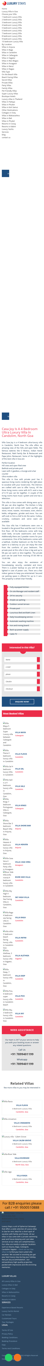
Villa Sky (19, 1013)
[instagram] (10, 1273)
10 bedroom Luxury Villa (12, 41)
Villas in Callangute (10, 55)
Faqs (4, 1345)
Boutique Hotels (8, 96)
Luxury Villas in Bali (10, 1285)
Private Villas (7, 82)
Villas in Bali (7, 118)
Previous (8, 173)
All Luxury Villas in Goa (11, 1281)
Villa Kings (20, 805)
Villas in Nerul (7, 66)
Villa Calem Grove (22, 1140)
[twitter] (5, 1273)
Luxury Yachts (8, 129)
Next (8, 416)
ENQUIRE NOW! (22, 701)
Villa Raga (20, 917)
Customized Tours (9, 1318)
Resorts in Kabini (9, 126)
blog (4, 134)
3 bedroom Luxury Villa (12, 22)
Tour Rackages (8, 1322)
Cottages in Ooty (9, 112)
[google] (7, 1273)
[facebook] (3, 1273)
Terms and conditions (11, 1348)
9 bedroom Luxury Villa (12, 39)
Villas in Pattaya (8, 102)
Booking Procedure (9, 1341)
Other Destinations (10, 110)
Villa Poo (20, 996)
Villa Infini (20, 937)
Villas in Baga (7, 50)
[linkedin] (14, 1273)
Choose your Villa (9, 14)
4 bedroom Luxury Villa (12, 25)
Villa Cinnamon (22, 1123)
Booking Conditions (10, 1337)
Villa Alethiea (22, 955)
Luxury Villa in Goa (10, 11)
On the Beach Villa (9, 74)
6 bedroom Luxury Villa (12, 30)
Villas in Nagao (8, 69)
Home (4, 8)
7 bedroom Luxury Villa (12, 33)
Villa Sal (19, 769)
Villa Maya (20, 732)
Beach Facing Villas (10, 77)
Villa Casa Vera (22, 862)
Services (5, 132)
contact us (6, 137)
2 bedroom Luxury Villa (12, 19)
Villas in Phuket (8, 104)
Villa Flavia (21, 754)
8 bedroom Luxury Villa (12, 36)
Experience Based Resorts (12, 1307)
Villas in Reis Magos (10, 61)
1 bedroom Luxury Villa (12, 17)
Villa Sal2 (20, 786)
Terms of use (7, 1330)
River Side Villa (22, 877)
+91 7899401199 (22, 1054)
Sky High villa (22, 897)
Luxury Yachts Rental (10, 1311)
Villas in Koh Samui (10, 107)
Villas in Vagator (8, 58)
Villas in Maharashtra (11, 115)
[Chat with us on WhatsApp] (8, 1358)
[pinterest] (12, 1273)
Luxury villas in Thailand (12, 99)
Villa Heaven (21, 844)
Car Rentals (6, 1315)
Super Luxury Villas (10, 93)
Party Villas (6, 85)
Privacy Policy (7, 1334)
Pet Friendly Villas (9, 91)
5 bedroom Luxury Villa (12, 28)
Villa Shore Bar (23, 825)
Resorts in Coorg (9, 123)
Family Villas (7, 88)
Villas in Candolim (9, 52)
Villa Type (6, 71)
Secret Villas (7, 80)
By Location (7, 44)
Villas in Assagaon (9, 63)
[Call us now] (17, 1358)
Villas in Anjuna (8, 47)
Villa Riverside (22, 1158)
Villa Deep (20, 976)
